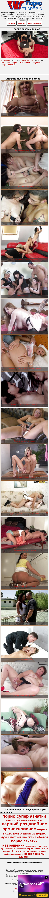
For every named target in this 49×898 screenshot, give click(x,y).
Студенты (37, 63)
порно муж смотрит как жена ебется (24, 835)
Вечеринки (25, 63)
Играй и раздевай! (34, 23)
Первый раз (12, 63)
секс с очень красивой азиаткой (24, 820)
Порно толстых (8, 65)
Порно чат (21, 23)
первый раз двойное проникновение (24, 826)
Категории (11, 23)
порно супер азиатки (24, 816)
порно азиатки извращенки (20, 843)
